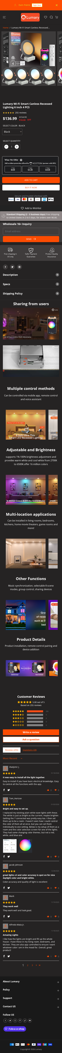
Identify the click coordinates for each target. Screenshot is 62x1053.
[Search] (51, 17)
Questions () (30, 750)
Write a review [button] (31, 732)
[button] (4, 17)
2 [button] (27, 965)
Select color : (14, 125)
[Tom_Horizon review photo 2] (25, 846)
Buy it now (31, 187)
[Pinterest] (19, 266)
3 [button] (32, 965)
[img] (9, 773)
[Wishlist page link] (45, 17)
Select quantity (11, 141)
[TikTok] (24, 1020)
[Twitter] (12, 266)
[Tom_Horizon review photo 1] (10, 846)
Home (6, 27)
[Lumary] (30, 17)
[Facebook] (5, 266)
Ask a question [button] (31, 739)
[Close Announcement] (56, 5)
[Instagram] (15, 1020)
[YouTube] (29, 1020)
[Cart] (56, 17)
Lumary (38, 1049)
